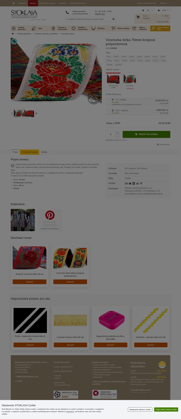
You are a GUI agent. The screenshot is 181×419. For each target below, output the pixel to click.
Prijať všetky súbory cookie (166, 409)
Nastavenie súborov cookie (140, 409)
